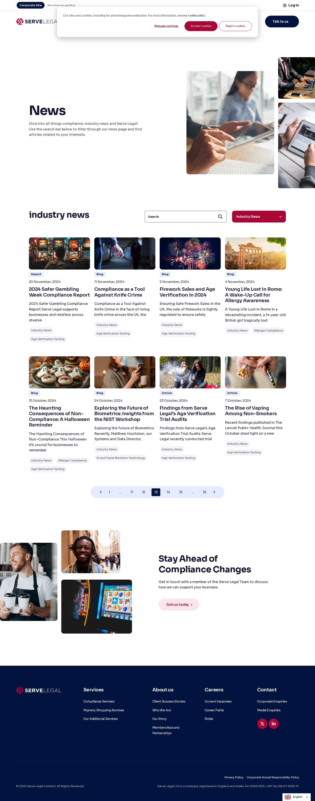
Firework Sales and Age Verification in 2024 (187, 292)
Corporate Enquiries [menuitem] (272, 701)
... (120, 492)
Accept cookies (201, 26)
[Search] (220, 217)
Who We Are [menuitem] (161, 710)
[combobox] (296, 797)
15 (180, 492)
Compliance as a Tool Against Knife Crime (119, 292)
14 (168, 492)
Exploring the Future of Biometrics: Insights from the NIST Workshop (124, 413)
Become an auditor (61, 5)
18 (204, 492)
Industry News (41, 330)
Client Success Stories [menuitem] (169, 701)
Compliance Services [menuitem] (99, 701)
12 (143, 492)
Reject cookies (235, 26)
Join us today (177, 605)
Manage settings (166, 26)
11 (131, 492)
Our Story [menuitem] (159, 719)
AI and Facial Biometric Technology (120, 458)
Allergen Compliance (268, 330)
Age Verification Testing (47, 339)
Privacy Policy (233, 777)
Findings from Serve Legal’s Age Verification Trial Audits (188, 413)
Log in (293, 5)
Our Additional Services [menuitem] (100, 719)
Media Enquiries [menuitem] (268, 710)
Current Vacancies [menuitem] (218, 701)
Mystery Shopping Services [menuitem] (103, 710)
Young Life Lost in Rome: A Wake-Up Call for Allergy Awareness (253, 294)
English (297, 797)
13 (156, 492)
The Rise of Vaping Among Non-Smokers (251, 410)
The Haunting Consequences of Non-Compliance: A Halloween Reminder (59, 416)
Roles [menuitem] (209, 719)
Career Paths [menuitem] (214, 710)
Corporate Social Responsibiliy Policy (273, 777)
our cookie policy (194, 15)
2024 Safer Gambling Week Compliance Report (59, 292)
